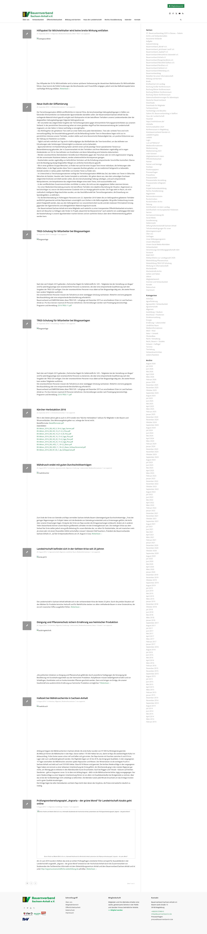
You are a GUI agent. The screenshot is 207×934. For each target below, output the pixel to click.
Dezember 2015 (152, 668)
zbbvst (148, 276)
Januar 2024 (150, 446)
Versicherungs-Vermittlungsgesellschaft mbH (162, 250)
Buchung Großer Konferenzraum (158, 87)
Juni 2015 (149, 682)
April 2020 (150, 567)
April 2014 (150, 716)
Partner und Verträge (154, 164)
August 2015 (151, 676)
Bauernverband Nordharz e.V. (157, 65)
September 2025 (152, 393)
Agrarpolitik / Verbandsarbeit (157, 304)
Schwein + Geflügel (153, 344)
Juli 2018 (149, 609)
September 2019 (152, 583)
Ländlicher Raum (71, 552)
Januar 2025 (150, 414)
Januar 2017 (150, 644)
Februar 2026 (151, 379)
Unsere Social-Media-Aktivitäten (158, 244)
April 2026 (150, 374)
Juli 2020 (149, 559)
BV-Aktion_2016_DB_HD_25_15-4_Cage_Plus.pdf (55, 442)
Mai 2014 (149, 714)
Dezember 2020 (152, 545)
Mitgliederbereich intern (155, 156)
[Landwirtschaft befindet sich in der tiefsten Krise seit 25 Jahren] (27, 552)
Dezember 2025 (152, 385)
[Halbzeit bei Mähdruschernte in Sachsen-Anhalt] (27, 701)
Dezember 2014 (152, 698)
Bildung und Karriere (154, 79)
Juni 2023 (149, 465)
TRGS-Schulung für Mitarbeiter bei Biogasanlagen (63, 231)
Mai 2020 (149, 564)
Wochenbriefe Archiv (154, 271)
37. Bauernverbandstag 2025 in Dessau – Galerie (164, 33)
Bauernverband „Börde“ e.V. (156, 46)
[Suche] (180, 20)
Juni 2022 (149, 497)
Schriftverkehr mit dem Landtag (158, 207)
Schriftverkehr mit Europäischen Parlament (162, 210)
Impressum (150, 290)
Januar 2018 (150, 620)
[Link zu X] (176, 13)
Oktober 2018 (151, 607)
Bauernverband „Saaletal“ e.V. (157, 52)
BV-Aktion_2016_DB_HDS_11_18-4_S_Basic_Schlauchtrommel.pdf (61, 447)
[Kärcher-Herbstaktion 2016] (27, 413)
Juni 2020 (149, 561)
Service (148, 212)
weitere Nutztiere (152, 355)
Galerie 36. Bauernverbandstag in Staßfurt (161, 113)
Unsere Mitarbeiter (153, 242)
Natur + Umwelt (97, 625)
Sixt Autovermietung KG (155, 215)
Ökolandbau (150, 336)
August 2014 (151, 706)
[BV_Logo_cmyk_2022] (87, 15)
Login (148, 140)
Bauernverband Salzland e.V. (156, 68)
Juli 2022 (149, 494)
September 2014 (152, 703)
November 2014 (152, 700)
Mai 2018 (149, 615)
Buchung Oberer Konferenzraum (158, 95)
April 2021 (150, 535)
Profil (148, 186)
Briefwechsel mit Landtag (155, 84)
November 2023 (152, 452)
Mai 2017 (149, 633)
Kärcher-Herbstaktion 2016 (51, 409)
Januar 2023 (150, 478)
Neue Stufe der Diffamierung (52, 103)
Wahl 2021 (150, 255)
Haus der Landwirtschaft (155, 116)
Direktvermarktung (153, 317)
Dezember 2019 (152, 575)
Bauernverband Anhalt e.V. (156, 57)
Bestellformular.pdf (56, 423)
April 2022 (150, 502)
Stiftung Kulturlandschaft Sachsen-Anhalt (161, 226)
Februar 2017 (151, 641)
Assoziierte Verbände (154, 38)
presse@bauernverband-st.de (162, 919)
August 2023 (151, 460)
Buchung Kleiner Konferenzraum (158, 89)
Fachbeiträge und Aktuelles (156, 111)
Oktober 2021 (151, 518)
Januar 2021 (150, 543)
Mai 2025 (149, 404)
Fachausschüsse (152, 108)
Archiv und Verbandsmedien (156, 36)
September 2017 (152, 623)
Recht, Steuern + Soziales (155, 341)
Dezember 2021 (152, 513)
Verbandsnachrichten (58, 413)
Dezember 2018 (152, 604)
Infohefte (149, 124)
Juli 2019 (149, 588)
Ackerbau (52, 468)
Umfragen (150, 236)
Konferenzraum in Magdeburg (157, 129)
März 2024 (150, 441)
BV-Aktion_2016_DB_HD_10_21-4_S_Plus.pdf (53, 431)
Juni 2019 (149, 591)
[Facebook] (24, 908)
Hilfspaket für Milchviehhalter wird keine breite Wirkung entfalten (72, 30)
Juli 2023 (149, 462)
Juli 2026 (149, 366)
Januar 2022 (150, 510)
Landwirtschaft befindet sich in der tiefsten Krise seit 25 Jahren (70, 548)
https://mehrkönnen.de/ (155, 121)
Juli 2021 (149, 526)
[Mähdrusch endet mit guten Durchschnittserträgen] (27, 468)
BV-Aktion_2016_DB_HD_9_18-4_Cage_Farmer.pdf (55, 428)
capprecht (87, 34)
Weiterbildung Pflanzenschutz (157, 260)
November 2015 (152, 671)
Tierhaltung (150, 349)
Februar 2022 (151, 508)
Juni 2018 (149, 612)
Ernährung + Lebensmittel (80, 468)
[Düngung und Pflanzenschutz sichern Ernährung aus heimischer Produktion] (27, 625)
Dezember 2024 (152, 417)
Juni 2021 (149, 529)
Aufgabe (149, 41)
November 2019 (152, 577)
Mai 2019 (149, 593)
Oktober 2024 (151, 422)
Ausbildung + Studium (58, 324)
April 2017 (150, 636)
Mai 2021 (149, 532)
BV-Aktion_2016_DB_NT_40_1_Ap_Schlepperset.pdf (56, 450)
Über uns (149, 234)
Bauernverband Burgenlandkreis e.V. (159, 60)
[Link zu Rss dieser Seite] (182, 13)
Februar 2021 (151, 540)
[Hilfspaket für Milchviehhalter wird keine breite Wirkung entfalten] (27, 34)
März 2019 (150, 599)
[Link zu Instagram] (169, 13)
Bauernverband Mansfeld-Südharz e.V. (160, 62)
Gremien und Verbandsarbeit (157, 282)
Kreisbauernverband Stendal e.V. (158, 132)
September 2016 (152, 647)
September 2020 (152, 553)
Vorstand (149, 252)
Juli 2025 (149, 398)
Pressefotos (150, 175)
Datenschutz (150, 287)
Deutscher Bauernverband (156, 100)
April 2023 (150, 470)
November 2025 (152, 387)
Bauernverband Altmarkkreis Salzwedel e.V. (162, 54)
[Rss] (34, 908)
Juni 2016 (149, 655)
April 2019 (150, 596)
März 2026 (150, 377)
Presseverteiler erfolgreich (156, 183)
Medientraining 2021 (154, 151)
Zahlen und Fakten (153, 274)
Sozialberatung (151, 220)
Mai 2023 (149, 468)
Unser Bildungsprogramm (155, 239)
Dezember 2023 (152, 449)
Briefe (148, 81)
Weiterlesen (64, 89)
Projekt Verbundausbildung (156, 188)
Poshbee (149, 167)
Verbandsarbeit (152, 247)
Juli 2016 (149, 652)
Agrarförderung (152, 301)
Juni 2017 (149, 631)
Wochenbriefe (151, 268)
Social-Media (151, 218)
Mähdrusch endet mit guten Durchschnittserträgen (64, 464)
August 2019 (151, 585)
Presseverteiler (151, 178)
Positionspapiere (152, 169)
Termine (149, 347)
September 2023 (152, 457)
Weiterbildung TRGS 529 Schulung (159, 263)
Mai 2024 (149, 436)
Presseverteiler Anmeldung (156, 180)
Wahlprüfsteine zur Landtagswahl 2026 (160, 258)
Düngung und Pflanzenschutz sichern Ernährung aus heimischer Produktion (77, 622)
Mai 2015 (149, 684)
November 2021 (152, 516)
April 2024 (150, 438)
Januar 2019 (150, 601)
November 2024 (152, 419)
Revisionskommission (154, 196)
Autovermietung (152, 44)
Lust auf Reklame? (153, 143)
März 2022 (150, 505)
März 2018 (150, 617)
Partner (149, 161)
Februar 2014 (151, 722)
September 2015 (152, 674)
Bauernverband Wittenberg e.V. (157, 71)
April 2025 (150, 406)
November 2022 (152, 484)
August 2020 (151, 556)
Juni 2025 (149, 401)
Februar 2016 (151, 665)
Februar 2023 (151, 476)
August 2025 (151, 396)
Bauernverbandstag (153, 73)
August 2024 (151, 428)
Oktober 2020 (151, 551)
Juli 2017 (149, 628)
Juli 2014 (149, 708)
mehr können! (151, 153)
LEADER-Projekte (152, 135)
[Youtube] (30, 908)
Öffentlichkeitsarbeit (153, 159)
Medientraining (151, 148)
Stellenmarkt (151, 223)
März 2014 (150, 719)
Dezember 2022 (152, 481)
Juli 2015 (149, 679)
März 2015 (150, 690)
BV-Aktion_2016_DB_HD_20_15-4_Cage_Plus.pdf (55, 439)
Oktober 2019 (151, 580)
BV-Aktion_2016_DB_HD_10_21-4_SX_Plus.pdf (54, 434)
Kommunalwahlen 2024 (155, 127)
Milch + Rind (76, 34)
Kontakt (149, 284)
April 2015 (150, 687)
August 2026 (151, 363)
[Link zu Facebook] (173, 13)
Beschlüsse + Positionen (155, 315)
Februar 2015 (151, 692)
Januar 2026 (150, 382)
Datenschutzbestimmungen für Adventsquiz (162, 97)
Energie (54, 234)
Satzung (149, 204)
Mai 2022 (149, 500)
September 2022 (152, 489)
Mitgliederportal (177, 6)
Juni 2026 (149, 369)
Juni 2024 (149, 433)
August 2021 (151, 524)
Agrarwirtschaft (60, 468)
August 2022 (151, 492)
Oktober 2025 (151, 390)
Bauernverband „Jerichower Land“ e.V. (160, 49)
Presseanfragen (152, 172)
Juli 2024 (149, 430)
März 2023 (150, 473)
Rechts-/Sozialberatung (154, 191)
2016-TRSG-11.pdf (65, 305)
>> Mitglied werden (115, 910)
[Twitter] (27, 908)
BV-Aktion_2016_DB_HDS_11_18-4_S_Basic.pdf (54, 444)
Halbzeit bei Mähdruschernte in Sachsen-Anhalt (62, 698)
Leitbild (149, 137)
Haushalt (149, 119)
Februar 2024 (151, 444)
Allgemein (55, 34)
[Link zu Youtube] (179, 13)
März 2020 (150, 569)
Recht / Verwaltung (153, 339)
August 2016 (151, 649)
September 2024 (152, 425)
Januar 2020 (150, 572)
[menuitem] (27, 20)
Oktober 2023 (151, 454)
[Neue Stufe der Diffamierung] (27, 107)
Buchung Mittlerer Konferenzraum (159, 92)
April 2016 (150, 660)
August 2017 (151, 625)
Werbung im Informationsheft (157, 266)
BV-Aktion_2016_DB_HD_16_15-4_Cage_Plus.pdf (55, 436)
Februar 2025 (151, 412)
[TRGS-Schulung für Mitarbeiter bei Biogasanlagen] (27, 234)
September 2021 (152, 521)
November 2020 (152, 548)
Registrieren (150, 194)
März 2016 (150, 663)
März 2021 (150, 537)
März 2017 (150, 639)
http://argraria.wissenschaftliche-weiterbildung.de (59, 869)
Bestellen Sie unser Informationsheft (159, 76)
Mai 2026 (149, 371)
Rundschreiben (151, 199)
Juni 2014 (149, 711)
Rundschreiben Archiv (154, 201)
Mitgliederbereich (152, 279)
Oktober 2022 (151, 486)
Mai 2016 (149, 657)
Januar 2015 (150, 695)
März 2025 (150, 409)
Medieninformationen (65, 34)
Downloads (150, 103)
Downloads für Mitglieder (155, 105)
